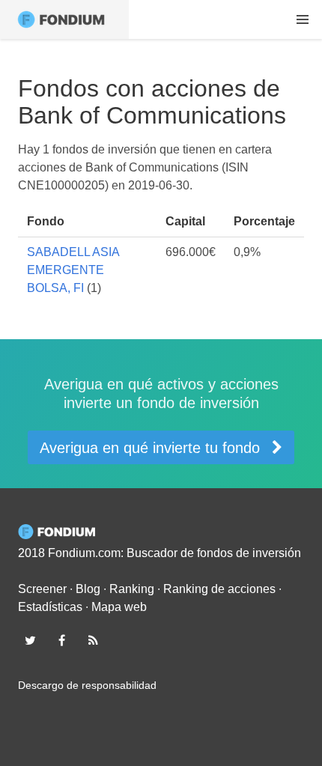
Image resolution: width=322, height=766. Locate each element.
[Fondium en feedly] (94, 640)
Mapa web (119, 607)
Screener (42, 589)
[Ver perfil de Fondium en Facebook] (61, 640)
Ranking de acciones (219, 589)
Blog (88, 589)
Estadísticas (50, 607)
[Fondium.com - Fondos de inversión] (64, 19)
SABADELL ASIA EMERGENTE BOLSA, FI (73, 270)
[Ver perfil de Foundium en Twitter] (30, 640)
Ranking (131, 589)
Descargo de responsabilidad (87, 685)
